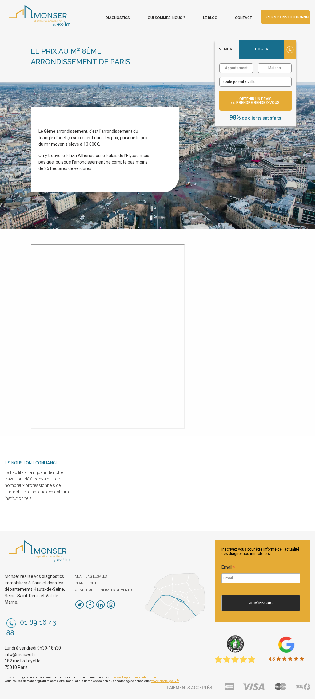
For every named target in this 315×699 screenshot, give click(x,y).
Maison (274, 68)
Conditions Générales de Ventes (104, 590)
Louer (261, 49)
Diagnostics (118, 18)
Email (228, 568)
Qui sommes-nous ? (166, 18)
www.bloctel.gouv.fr (165, 681)
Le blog (210, 18)
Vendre (227, 49)
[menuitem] (118, 16)
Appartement (236, 68)
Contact (243, 18)
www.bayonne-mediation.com (135, 677)
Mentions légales (91, 577)
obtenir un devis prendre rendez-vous (255, 101)
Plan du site (86, 583)
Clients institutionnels (288, 17)
